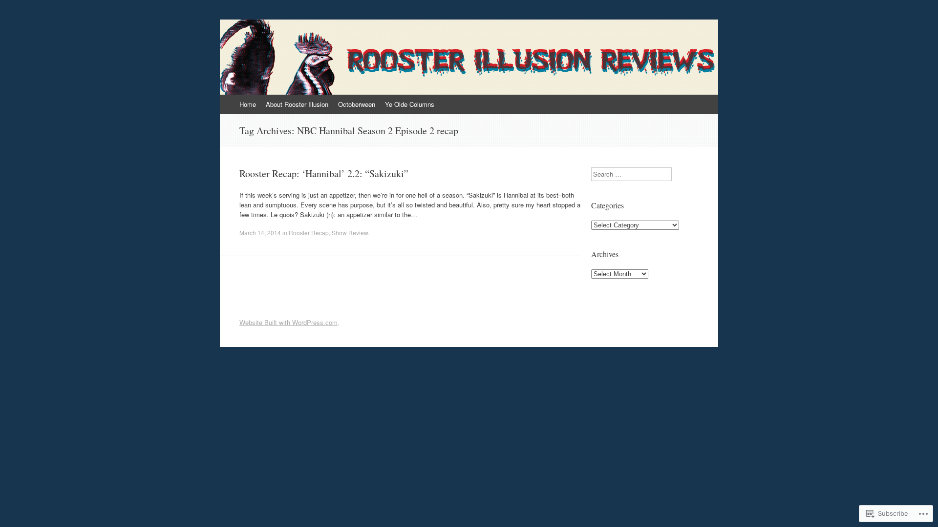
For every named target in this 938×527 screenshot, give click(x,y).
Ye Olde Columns (409, 104)
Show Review (350, 232)
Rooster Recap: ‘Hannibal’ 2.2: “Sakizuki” (323, 173)
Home (247, 104)
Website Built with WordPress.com (288, 322)
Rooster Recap (309, 232)
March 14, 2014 (260, 232)
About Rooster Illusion (297, 104)
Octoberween (356, 104)
